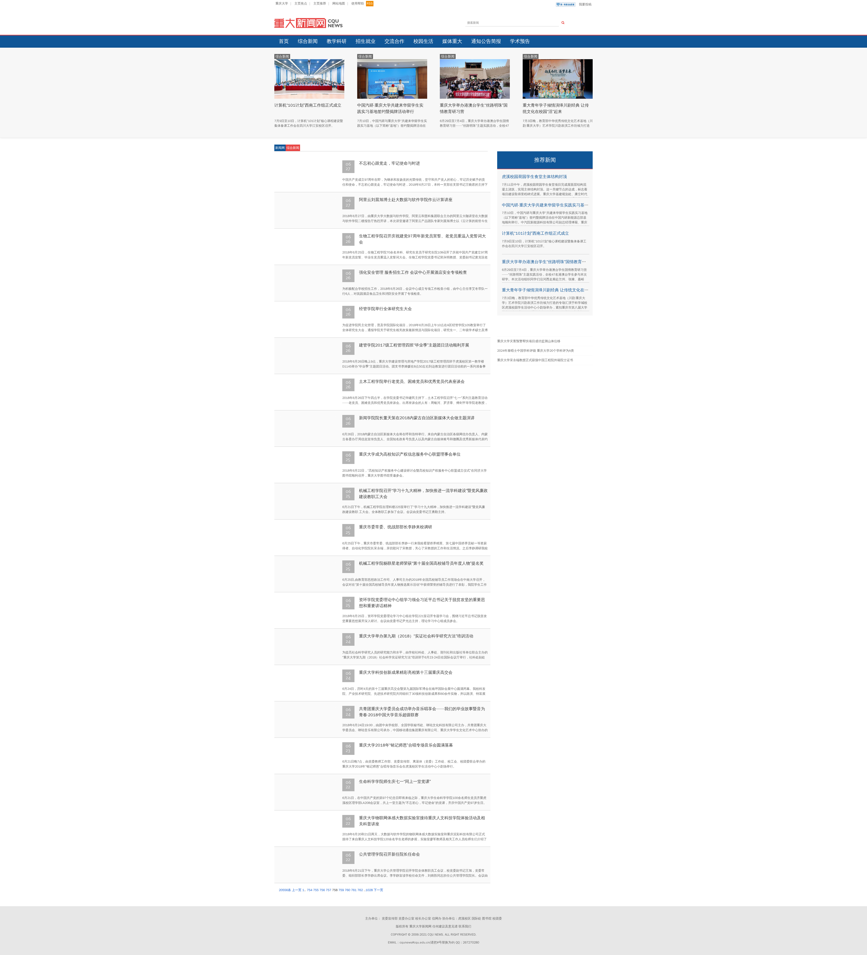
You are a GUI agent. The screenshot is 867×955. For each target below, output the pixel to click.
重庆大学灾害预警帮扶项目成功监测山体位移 (528, 341)
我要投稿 (585, 4)
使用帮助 (357, 3)
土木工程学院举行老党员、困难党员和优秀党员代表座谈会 (412, 381)
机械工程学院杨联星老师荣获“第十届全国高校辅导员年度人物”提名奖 (421, 563)
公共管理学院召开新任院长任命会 (389, 854)
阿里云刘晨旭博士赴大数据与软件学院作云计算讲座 (405, 199)
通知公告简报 (486, 41)
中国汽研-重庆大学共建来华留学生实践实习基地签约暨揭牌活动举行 (563, 205)
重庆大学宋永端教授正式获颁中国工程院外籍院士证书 (535, 360)
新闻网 (280, 148)
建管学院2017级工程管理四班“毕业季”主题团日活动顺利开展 (414, 345)
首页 (284, 41)
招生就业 (365, 41)
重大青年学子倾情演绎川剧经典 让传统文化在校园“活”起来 (554, 290)
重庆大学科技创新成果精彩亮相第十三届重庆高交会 (405, 672)
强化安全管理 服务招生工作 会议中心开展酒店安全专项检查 (413, 272)
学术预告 (520, 41)
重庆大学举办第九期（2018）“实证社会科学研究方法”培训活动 (416, 636)
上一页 (296, 890)
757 (328, 890)
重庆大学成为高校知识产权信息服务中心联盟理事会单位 (410, 454)
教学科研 (337, 41)
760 (347, 890)
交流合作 (394, 41)
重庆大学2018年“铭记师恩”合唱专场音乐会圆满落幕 (406, 745)
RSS (370, 3)
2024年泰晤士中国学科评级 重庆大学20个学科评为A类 (535, 351)
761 (354, 890)
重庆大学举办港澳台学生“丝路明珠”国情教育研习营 (548, 261)
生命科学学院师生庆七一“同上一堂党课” (395, 781)
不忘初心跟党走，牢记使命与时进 (389, 163)
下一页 (378, 890)
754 (309, 890)
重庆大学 (281, 3)
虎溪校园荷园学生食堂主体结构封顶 (534, 176)
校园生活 (423, 41)
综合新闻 (308, 41)
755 (316, 890)
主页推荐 (319, 3)
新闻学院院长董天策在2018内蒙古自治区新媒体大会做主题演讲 (417, 417)
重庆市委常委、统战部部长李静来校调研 (395, 526)
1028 (369, 890)
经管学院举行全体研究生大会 (385, 308)
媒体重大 (452, 41)
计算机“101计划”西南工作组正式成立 (307, 105)
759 (341, 890)
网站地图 (338, 3)
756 (322, 890)
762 (360, 890)
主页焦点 (300, 3)
